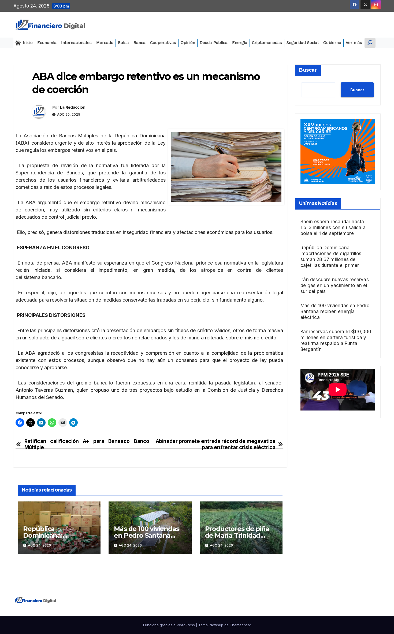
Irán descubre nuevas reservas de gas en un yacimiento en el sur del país (334, 285)
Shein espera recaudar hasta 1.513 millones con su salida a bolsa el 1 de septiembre (333, 227)
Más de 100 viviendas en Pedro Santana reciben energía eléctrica (334, 311)
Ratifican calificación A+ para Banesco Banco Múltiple (86, 444)
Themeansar (240, 625)
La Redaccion (73, 107)
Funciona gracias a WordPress (169, 625)
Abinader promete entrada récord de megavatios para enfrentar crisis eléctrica (216, 444)
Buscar (308, 70)
